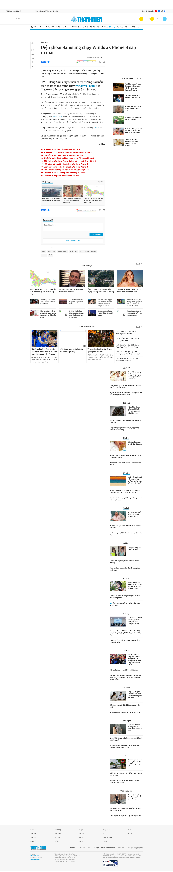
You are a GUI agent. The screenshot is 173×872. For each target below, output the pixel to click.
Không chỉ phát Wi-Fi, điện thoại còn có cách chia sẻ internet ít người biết (125, 746)
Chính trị (36, 27)
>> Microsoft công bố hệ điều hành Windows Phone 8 (64, 167)
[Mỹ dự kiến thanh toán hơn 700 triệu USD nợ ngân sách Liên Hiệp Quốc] (118, 411)
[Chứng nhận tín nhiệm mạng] (110, 863)
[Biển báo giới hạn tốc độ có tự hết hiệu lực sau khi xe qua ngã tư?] (118, 764)
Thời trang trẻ (137, 27)
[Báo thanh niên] (86, 19)
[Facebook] (159, 11)
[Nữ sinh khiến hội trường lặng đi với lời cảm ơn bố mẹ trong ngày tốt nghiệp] (118, 586)
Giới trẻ (74, 27)
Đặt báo (72, 848)
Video (122, 27)
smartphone (51, 251)
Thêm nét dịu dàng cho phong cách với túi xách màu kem (134, 797)
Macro (87, 251)
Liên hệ (55, 11)
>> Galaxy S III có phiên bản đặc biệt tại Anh (60, 176)
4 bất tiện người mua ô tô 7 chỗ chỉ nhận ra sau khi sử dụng (126, 774)
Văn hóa (93, 27)
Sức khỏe (68, 27)
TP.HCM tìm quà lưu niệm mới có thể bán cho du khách (125, 527)
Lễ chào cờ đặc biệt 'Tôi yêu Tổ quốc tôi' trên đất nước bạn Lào (125, 597)
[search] (25, 19)
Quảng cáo (81, 848)
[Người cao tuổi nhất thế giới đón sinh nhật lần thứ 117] (118, 516)
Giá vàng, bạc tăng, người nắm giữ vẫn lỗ (135, 443)
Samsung (93, 251)
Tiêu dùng (128, 27)
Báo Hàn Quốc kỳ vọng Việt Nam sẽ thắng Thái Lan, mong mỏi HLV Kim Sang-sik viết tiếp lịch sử (134, 660)
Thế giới (48, 27)
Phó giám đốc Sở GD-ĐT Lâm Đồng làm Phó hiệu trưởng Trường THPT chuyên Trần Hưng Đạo (125, 633)
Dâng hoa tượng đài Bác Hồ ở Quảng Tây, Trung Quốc (125, 604)
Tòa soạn (96, 848)
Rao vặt (129, 834)
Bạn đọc (129, 830)
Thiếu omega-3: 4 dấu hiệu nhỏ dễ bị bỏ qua (125, 712)
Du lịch (87, 27)
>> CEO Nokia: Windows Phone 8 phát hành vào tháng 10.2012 (68, 161)
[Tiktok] (162, 11)
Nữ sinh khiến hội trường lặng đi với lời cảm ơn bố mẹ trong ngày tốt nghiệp (135, 585)
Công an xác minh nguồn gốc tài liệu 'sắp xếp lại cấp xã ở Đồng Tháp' (125, 386)
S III (76, 251)
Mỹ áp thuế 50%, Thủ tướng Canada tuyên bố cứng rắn (125, 421)
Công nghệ (112, 27)
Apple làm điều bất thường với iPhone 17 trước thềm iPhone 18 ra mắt (135, 728)
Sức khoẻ (57, 834)
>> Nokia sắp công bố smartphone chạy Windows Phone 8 (66, 152)
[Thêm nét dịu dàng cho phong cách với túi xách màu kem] (118, 799)
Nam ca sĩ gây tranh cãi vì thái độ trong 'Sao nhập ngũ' (125, 569)
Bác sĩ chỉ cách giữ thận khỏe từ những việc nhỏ (125, 706)
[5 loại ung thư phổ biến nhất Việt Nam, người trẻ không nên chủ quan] (118, 696)
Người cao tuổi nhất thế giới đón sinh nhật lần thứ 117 (134, 514)
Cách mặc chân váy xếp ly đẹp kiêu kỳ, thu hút (125, 816)
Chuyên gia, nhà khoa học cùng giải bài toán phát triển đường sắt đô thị (135, 620)
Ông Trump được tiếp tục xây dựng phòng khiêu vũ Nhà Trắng (124, 429)
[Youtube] (156, 11)
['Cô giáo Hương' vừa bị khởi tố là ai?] (118, 551)
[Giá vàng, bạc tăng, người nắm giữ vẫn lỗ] (118, 446)
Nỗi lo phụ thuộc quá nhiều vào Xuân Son (124, 670)
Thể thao (105, 27)
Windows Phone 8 (86, 85)
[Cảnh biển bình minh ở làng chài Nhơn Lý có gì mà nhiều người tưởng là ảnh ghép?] (118, 481)
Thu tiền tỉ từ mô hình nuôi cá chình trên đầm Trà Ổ (125, 464)
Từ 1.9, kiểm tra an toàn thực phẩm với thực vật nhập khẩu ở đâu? (126, 456)
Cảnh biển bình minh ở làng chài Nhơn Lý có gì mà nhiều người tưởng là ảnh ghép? (135, 480)
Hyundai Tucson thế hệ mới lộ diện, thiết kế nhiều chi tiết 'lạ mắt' (125, 781)
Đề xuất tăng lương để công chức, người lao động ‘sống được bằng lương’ (134, 375)
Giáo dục (81, 27)
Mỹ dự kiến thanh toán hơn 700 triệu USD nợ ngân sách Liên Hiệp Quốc (134, 410)
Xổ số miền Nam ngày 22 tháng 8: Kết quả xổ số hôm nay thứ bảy (126, 499)
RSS (89, 848)
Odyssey (44, 255)
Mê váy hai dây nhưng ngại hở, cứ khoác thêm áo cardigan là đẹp (125, 809)
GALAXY (44, 251)
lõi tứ (71, 251)
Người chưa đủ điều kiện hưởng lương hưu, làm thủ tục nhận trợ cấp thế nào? (126, 394)
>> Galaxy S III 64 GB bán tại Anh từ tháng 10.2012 (63, 173)
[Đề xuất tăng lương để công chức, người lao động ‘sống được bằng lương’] (118, 376)
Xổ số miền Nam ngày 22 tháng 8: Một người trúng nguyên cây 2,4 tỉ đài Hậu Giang (125, 491)
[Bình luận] (32, 58)
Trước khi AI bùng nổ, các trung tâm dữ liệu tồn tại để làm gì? (126, 739)
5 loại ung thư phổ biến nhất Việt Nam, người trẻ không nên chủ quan (135, 695)
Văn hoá (81, 834)
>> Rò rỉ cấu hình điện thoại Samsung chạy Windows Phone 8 (67, 158)
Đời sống (61, 27)
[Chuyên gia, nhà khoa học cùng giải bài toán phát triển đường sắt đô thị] (118, 622)
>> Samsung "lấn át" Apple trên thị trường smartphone (65, 170)
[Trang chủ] (32, 27)
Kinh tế (54, 27)
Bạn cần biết (40, 11)
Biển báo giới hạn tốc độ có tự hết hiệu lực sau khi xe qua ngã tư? (135, 763)
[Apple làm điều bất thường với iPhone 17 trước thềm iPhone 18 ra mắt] (118, 729)
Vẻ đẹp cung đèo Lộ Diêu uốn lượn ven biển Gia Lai (126, 534)
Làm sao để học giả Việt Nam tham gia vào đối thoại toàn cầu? (125, 641)
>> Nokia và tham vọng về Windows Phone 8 (60, 149)
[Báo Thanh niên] (38, 848)
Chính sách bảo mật (108, 848)
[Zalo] (165, 11)
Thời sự (42, 27)
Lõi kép (50, 255)
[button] (32, 43)
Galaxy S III (57, 116)
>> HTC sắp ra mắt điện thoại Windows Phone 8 (62, 155)
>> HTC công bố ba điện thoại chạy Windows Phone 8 (64, 164)
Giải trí (99, 27)
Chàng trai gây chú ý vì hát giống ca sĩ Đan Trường (124, 562)
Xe (118, 27)
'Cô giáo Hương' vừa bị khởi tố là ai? (134, 548)
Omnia (96, 128)
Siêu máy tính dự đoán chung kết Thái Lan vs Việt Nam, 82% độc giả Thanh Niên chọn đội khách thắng (125, 677)
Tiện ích (49, 11)
